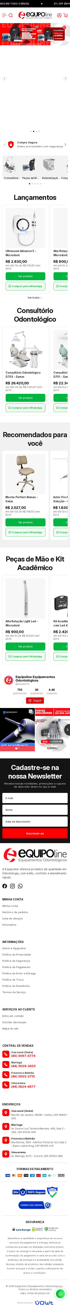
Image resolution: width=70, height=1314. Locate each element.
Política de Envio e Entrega (19, 973)
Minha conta (10, 905)
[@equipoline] (8, 680)
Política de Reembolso (16, 985)
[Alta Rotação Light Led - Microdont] (25, 598)
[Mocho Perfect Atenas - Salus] (25, 474)
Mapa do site (10, 1028)
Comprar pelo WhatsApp (27, 286)
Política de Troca (13, 979)
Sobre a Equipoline (14, 948)
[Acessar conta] (59, 15)
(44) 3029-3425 (23, 1066)
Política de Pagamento (16, 967)
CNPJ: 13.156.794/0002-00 (35, 1293)
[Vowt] (35, 1302)
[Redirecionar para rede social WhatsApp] (20, 886)
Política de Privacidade (16, 954)
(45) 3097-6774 (23, 1056)
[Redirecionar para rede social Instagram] (12, 886)
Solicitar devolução (14, 1022)
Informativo (9, 924)
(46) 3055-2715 (23, 1076)
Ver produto (25, 276)
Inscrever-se (35, 833)
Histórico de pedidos (15, 912)
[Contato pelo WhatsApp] (60, 1293)
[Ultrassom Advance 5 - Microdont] (25, 228)
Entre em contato (13, 1015)
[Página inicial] (35, 14)
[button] (4, 15)
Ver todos (33, 297)
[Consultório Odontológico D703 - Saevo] (25, 350)
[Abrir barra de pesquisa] (11, 15)
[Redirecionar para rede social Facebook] (4, 886)
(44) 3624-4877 (23, 1086)
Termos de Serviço (14, 992)
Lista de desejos (12, 918)
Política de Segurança (16, 960)
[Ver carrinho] (65, 15)
